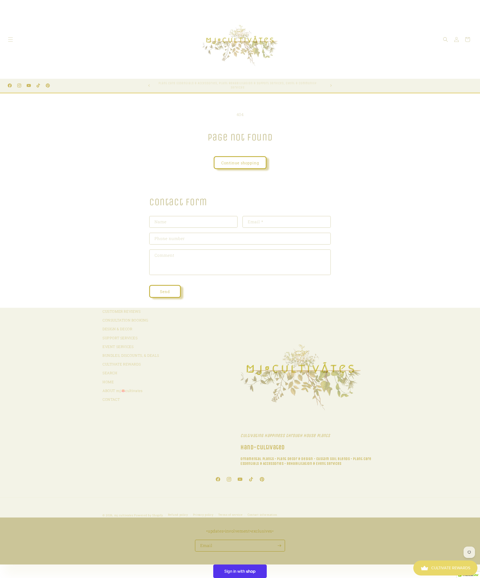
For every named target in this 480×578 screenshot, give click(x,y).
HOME (108, 382)
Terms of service (230, 514)
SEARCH (110, 372)
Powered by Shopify (148, 515)
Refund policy (178, 514)
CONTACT (111, 399)
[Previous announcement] (149, 85)
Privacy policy (203, 514)
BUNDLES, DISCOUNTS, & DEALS (130, 355)
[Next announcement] (331, 85)
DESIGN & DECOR (117, 328)
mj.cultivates (123, 515)
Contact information (262, 514)
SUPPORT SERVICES (120, 338)
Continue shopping (240, 162)
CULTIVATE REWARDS (121, 364)
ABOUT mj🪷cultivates (122, 390)
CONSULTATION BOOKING (125, 320)
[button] (10, 39)
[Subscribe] (279, 546)
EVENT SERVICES (118, 346)
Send (165, 291)
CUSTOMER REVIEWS (121, 311)
